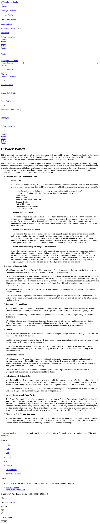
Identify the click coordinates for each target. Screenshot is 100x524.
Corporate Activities (8, 93)
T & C (3, 46)
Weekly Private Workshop (11, 109)
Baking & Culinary (8, 76)
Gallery (4, 39)
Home (3, 4)
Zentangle (5, 118)
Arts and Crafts (7, 85)
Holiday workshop (8, 126)
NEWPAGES (13, 502)
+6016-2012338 (12, 488)
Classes (4, 6)
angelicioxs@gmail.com (15, 490)
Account (4, 65)
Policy (3, 44)
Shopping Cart (7, 70)
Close (4, 522)
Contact (4, 48)
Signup (3, 56)
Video (3, 41)
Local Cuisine (6, 101)
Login (3, 54)
